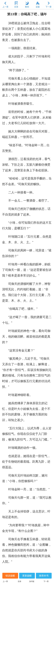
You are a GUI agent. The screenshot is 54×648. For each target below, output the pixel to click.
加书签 (31, 581)
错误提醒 (10, 575)
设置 (38, 7)
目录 (16, 7)
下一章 (49, 7)
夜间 (27, 7)
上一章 (5, 7)
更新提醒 (27, 575)
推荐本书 (43, 575)
